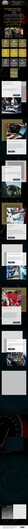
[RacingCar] (12, 1)
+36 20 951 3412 (9, 511)
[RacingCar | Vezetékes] (17, 1)
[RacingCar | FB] (14, 1)
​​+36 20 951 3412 (17, 3)
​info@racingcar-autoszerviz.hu (17, 4)
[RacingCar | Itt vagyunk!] (19, 1)
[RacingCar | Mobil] (16, 1)
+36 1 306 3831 (10, 510)
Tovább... (16, 95)
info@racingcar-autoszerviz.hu (7, 513)
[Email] (21, 1)
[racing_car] (5, 2)
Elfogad (22, 527)
